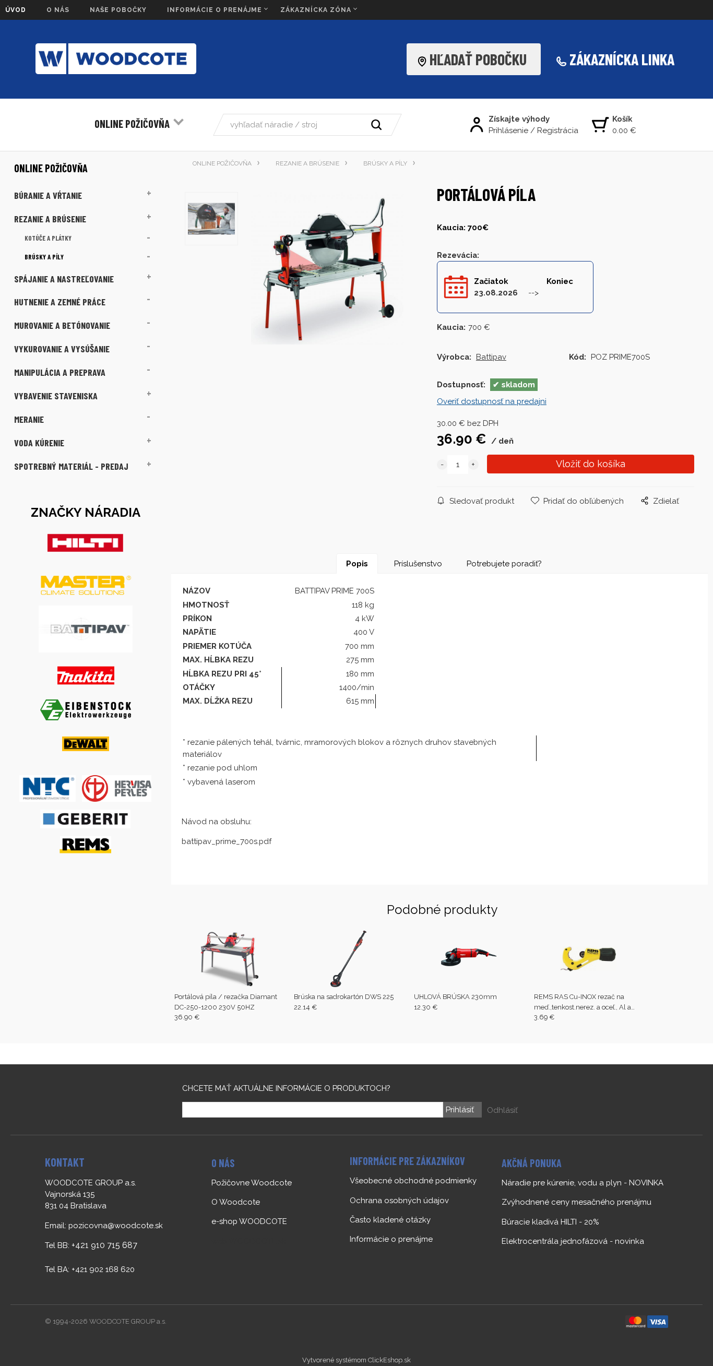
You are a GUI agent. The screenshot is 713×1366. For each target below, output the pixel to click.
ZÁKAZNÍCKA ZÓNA (315, 10)
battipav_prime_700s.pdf (226, 841)
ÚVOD (15, 10)
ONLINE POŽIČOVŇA (132, 123)
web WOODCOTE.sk (248, 1241)
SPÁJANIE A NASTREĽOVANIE (64, 278)
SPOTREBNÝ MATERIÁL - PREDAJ (71, 466)
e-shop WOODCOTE (249, 1221)
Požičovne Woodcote (251, 1182)
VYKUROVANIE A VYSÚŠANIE (62, 348)
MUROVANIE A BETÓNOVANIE (62, 325)
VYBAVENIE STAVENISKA (56, 395)
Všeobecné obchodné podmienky (413, 1180)
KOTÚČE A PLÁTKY (48, 238)
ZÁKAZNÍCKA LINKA (621, 59)
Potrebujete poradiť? (504, 563)
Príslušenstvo (418, 563)
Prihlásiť (460, 1109)
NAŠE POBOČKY (118, 10)
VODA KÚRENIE (39, 442)
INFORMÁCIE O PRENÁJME (214, 10)
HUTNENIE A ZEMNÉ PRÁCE (59, 301)
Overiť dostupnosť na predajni (491, 401)
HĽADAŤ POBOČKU (481, 59)
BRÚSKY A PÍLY (44, 257)
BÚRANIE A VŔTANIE (48, 195)
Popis (357, 563)
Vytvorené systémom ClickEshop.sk (356, 1360)
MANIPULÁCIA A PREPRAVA (59, 372)
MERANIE (29, 419)
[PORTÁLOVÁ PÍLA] (327, 270)
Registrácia (557, 130)
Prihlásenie (508, 130)
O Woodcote (235, 1202)
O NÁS (57, 10)
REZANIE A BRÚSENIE (50, 218)
